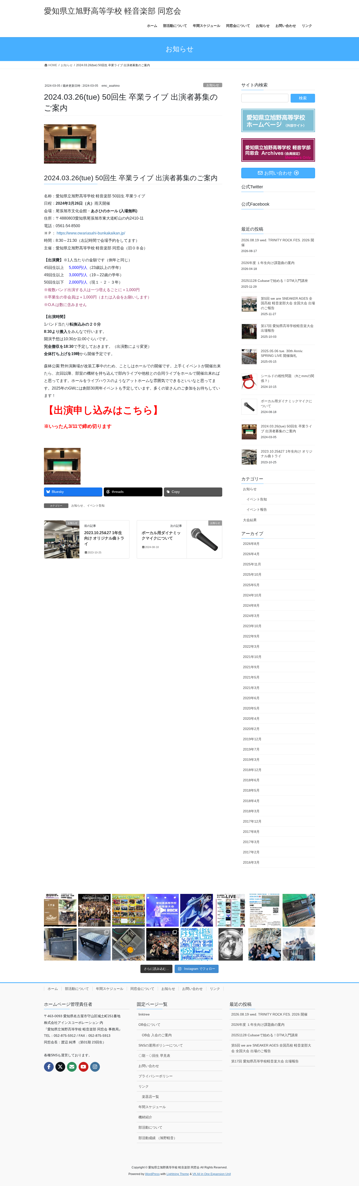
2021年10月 (252, 657)
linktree (144, 1014)
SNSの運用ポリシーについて (160, 1045)
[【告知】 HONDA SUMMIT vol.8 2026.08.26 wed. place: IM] (60, 910)
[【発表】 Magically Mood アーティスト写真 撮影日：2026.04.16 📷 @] (264, 944)
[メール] (72, 1067)
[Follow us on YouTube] (83, 1067)
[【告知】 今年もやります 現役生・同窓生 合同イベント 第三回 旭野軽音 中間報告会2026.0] (264, 910)
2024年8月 (251, 605)
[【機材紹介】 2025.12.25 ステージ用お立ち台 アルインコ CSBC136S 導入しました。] (94, 944)
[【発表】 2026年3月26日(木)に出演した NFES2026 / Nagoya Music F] (230, 944)
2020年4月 (251, 718)
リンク (215, 989)
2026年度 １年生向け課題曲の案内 (268, 263)
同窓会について (142, 989)
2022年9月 (251, 636)
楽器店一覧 (150, 1097)
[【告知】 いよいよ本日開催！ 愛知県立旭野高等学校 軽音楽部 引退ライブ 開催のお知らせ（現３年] (196, 944)
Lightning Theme (178, 1174)
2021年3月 (251, 688)
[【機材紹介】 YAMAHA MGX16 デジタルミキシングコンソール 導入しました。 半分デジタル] (299, 910)
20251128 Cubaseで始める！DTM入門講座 (274, 281)
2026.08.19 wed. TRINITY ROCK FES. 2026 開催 (269, 1014)
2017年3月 (251, 842)
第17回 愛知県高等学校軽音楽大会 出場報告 (265, 1061)
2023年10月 (252, 626)
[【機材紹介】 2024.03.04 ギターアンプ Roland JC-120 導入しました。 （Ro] (60, 944)
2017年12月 (252, 821)
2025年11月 (252, 564)
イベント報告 (256, 509)
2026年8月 (251, 544)
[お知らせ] (61, 538)
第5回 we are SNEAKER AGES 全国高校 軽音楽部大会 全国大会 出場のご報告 (288, 303)
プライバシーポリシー (155, 1076)
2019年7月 (251, 749)
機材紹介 (145, 1117)
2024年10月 (252, 595)
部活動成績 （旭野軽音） (157, 1138)
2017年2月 (251, 852)
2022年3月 (251, 646)
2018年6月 (251, 780)
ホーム (53, 989)
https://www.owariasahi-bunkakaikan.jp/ (91, 233)
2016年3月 (251, 862)
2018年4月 (251, 801)
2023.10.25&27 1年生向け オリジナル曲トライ (104, 538)
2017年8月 (251, 832)
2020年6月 (251, 698)
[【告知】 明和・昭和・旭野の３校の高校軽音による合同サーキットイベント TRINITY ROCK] (128, 910)
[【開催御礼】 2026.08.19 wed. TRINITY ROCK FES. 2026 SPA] (94, 910)
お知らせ (212, 85)
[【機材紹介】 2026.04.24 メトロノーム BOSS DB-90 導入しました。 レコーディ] (128, 944)
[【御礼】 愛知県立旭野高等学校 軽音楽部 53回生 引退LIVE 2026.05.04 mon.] (162, 944)
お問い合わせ (192, 989)
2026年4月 (251, 554)
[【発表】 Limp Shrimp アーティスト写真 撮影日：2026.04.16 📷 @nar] (299, 944)
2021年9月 (251, 667)
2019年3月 (251, 760)
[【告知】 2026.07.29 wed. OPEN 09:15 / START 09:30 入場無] (230, 910)
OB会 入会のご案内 (157, 1035)
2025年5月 (251, 585)
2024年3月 (251, 616)
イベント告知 (96, 505)
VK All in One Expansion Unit (211, 1174)
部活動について (77, 989)
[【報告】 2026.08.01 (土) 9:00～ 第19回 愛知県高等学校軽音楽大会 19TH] (162, 910)
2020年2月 (251, 729)
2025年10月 (252, 574)
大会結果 (250, 520)
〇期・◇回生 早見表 (154, 1056)
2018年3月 (251, 811)
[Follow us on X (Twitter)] (60, 1067)
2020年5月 (251, 708)
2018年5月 (251, 790)
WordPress (152, 1174)
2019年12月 (252, 739)
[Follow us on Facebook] (49, 1067)
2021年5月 (251, 677)
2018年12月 (252, 770)
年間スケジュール (109, 989)
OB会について (149, 1025)
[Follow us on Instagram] (95, 1067)
